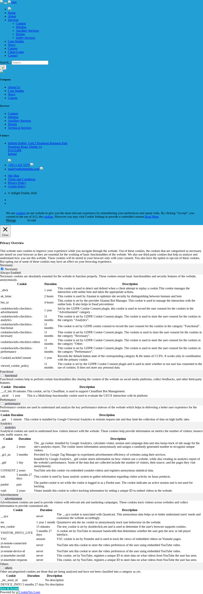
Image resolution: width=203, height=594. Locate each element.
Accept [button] (31, 220)
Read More (152, 216)
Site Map (13, 175)
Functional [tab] (6, 371)
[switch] (2, 375)
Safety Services (25, 37)
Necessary (11, 269)
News (11, 45)
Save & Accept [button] (9, 588)
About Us (14, 87)
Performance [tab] (8, 399)
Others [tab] (4, 564)
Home (12, 12)
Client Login (16, 52)
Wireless (21, 27)
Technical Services (19, 127)
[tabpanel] (101, 322)
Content (21, 23)
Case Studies (16, 41)
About (12, 16)
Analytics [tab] (6, 423)
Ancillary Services (27, 30)
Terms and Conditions (21, 179)
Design (20, 34)
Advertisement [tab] (9, 494)
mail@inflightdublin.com (23, 169)
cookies (20, 213)
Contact (13, 55)
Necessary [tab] (6, 265)
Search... (5, 62)
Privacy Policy (17, 182)
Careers (12, 48)
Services (13, 20)
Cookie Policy (17, 186)
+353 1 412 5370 (19, 165)
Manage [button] (11, 220)
